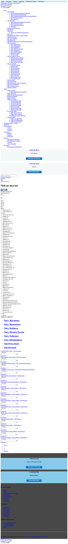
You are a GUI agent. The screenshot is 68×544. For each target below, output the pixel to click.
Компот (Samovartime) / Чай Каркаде (11, 425)
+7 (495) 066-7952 (34, 472)
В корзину (3, 355)
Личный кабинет (9, 524)
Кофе (5, 492)
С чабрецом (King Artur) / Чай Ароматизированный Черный (17, 369)
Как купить (7, 508)
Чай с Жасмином (11, 320)
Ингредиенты (8, 496)
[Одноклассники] (4, 190)
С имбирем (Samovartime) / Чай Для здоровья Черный (16, 363)
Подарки (6, 501)
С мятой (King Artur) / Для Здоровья (11, 351)
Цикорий (6, 495)
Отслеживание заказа (10, 522)
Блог (5, 527)
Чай (5, 490)
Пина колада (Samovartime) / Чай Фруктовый (13, 357)
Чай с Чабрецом (11, 336)
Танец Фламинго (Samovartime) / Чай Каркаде (13, 388)
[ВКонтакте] (2, 190)
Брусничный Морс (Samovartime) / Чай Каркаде (14, 400)
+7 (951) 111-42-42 (34, 163)
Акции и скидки (8, 525)
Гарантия (6, 513)
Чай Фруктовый (11, 344)
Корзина (3, 6)
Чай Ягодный (10, 347)
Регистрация (8, 4)
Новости (6, 507)
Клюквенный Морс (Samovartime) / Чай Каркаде (14, 406)
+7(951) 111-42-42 (34, 150)
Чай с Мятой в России (14, 332)
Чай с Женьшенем (12, 324)
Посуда (6, 499)
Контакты (7, 514)
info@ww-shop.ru (34, 475)
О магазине (7, 511)
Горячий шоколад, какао (11, 493)
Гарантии (21, 1)
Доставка (6, 510)
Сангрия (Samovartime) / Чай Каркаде (11, 419)
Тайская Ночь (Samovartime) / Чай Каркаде (13, 375)
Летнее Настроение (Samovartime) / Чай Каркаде (14, 413)
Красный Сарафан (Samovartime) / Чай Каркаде (14, 437)
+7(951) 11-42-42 (34, 458)
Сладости (6, 498)
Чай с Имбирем (11, 328)
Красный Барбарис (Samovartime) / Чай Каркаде (14, 394)
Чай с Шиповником (13, 340)
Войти (3, 4)
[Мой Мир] (6, 190)
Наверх (3, 538)
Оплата (6, 516)
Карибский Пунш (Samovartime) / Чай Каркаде (14, 382)
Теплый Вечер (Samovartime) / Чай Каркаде (13, 431)
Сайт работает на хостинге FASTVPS (36, 536)
